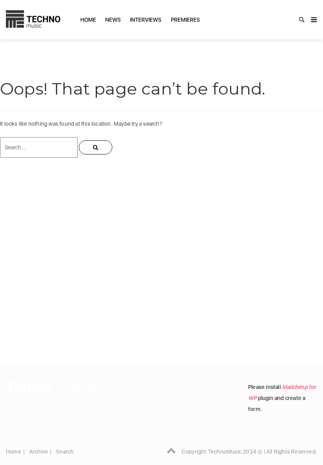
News (113, 20)
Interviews (146, 20)
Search (65, 451)
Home (88, 20)
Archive (38, 451)
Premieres (185, 20)
